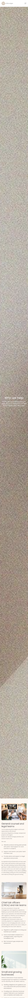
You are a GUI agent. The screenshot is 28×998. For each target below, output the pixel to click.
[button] (25, 3)
